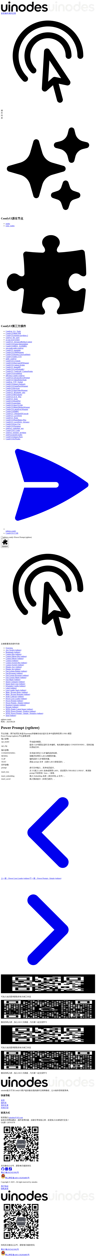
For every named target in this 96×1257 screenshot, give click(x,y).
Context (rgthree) (12, 661)
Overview (9, 648)
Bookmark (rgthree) (13, 652)
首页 (3, 13)
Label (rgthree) (11, 688)
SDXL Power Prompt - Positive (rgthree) (21, 711)
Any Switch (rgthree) (13, 650)
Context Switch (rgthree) (15, 665)
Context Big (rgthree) (13, 654)
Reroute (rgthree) (12, 707)
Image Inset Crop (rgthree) (15, 684)
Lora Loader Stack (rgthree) (16, 690)
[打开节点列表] (2, 537)
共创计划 (4, 1108)
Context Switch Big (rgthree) (16, 663)
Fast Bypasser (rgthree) (14, 673)
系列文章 (12, 13)
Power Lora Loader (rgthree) (16, 699)
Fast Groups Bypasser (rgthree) (17, 675)
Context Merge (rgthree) (15, 659)
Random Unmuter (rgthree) (16, 705)
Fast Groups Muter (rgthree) (16, 678)
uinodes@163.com (16, 1118)
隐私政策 (4, 1189)
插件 (6, 13)
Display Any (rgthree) (14, 667)
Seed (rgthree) (11, 715)
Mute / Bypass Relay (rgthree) (17, 692)
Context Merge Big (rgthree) (16, 656)
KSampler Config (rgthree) (16, 686)
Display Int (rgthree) (13, 669)
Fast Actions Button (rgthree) (16, 671)
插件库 (4, 1103)
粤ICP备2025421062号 (10, 1172)
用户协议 (4, 1186)
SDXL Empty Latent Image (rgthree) (19, 709)
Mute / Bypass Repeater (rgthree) (18, 694)
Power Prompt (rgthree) (14, 701)
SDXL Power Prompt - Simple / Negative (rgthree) (24, 713)
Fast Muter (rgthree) (13, 680)
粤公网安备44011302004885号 (17, 1178)
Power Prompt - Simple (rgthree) (18, 703)
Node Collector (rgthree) (15, 696)
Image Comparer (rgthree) (15, 682)
